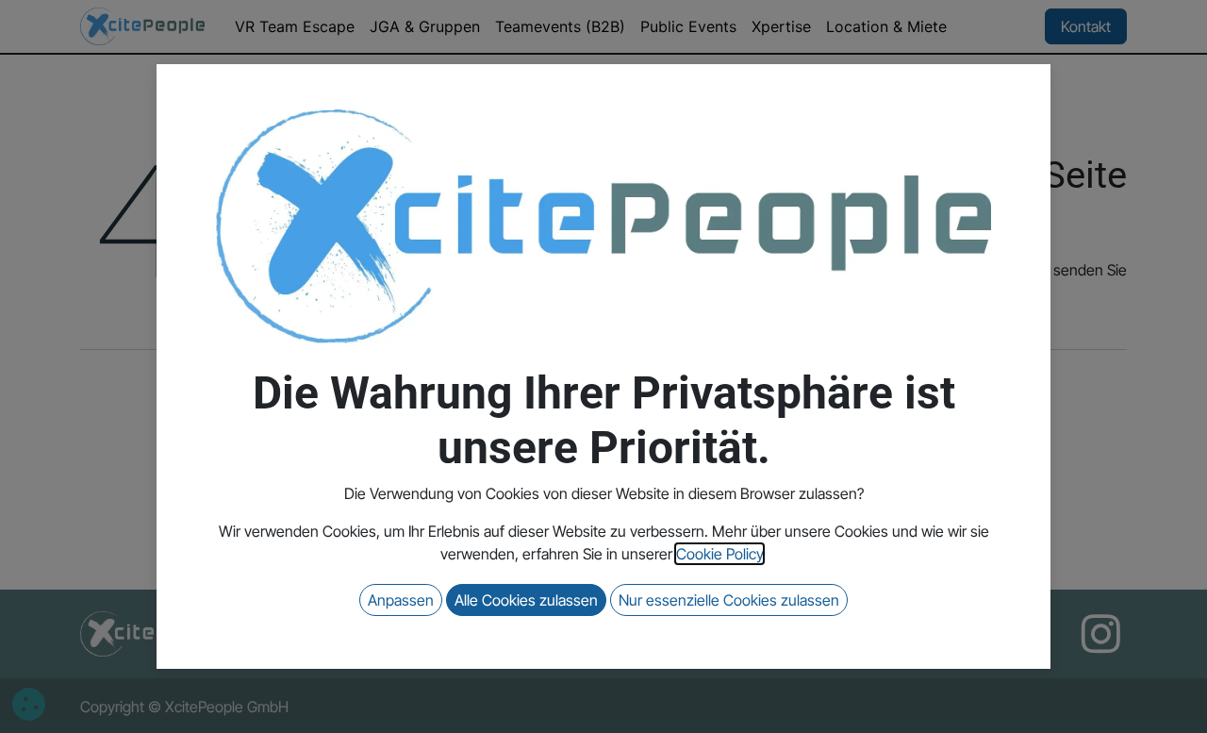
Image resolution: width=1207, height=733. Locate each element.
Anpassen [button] (401, 600)
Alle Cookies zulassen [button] (526, 600)
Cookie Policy (719, 553)
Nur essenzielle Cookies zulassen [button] (729, 600)
